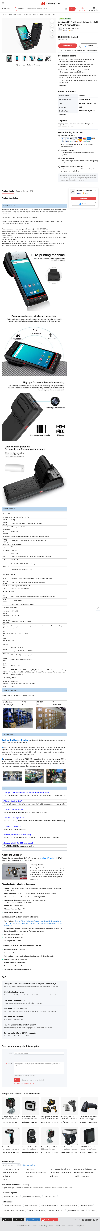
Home (4, 14)
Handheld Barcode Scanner (31, 1196)
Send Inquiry (67, 46)
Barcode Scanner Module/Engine (84, 1172)
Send (16, 1080)
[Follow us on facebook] (83, 1220)
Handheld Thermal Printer (56, 1210)
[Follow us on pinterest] (94, 1220)
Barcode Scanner (50, 14)
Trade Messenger (33, 1220)
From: (11, 1053)
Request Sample (92, 50)
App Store (7, 1220)
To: (12, 1058)
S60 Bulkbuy (92, 1210)
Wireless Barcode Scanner (11, 1196)
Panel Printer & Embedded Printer (60, 1169)
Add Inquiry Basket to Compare (29, 65)
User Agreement (60, 1226)
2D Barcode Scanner (50, 1196)
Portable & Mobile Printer (81, 1176)
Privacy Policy (80, 1226)
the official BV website (46, 858)
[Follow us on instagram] (89, 1220)
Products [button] (20, 9)
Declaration (70, 1226)
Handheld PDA (8, 925)
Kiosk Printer (52, 921)
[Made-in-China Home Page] (50, 3)
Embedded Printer (14, 923)
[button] (3, 3)
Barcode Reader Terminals (37, 1210)
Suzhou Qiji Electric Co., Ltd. (71, 28)
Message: (10, 1063)
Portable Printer (35, 923)
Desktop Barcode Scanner (10, 1172)
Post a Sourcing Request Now (24, 1083)
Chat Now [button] (90, 46)
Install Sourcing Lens (50, 1220)
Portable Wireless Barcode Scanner (60, 1172)
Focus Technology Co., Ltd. (36, 1226)
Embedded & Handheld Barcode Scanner (86, 1169)
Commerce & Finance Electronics (33, 14)
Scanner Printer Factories (48, 1205)
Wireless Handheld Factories (68, 1205)
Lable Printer (54, 1176)
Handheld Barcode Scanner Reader (14, 1210)
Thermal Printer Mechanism (24, 921)
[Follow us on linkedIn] (97, 1220)
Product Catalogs (29, 1165)
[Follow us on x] (86, 1220)
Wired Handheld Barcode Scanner (36, 1172)
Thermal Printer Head (41, 921)
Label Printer (25, 923)
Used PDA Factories (31, 1205)
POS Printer (29, 1176)
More (3, 1214)
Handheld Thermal (86, 1205)
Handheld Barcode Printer (76, 1210)
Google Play (18, 1220)
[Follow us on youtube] (91, 1220)
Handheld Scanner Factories (12, 1205)
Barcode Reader (57, 923)
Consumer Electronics (14, 14)
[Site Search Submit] (72, 9)
